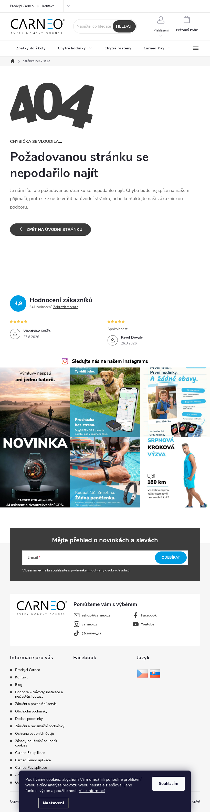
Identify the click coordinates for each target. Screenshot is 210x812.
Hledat (124, 26)
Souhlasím (168, 783)
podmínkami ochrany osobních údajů (100, 570)
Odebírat (171, 557)
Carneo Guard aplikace (33, 760)
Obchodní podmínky (31, 711)
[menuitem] (31, 48)
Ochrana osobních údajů (34, 733)
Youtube (147, 624)
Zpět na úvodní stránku (54, 229)
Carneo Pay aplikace (31, 767)
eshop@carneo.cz (96, 615)
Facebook (149, 615)
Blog (18, 684)
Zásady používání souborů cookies (36, 743)
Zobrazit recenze (65, 307)
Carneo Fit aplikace (30, 752)
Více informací (92, 791)
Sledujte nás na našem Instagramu (110, 361)
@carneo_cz (91, 633)
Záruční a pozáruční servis (36, 703)
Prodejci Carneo (22, 6)
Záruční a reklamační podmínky (39, 726)
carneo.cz (89, 624)
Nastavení (53, 803)
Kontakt (48, 6)
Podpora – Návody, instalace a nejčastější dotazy (39, 694)
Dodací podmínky (29, 718)
